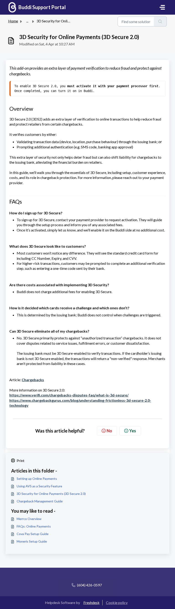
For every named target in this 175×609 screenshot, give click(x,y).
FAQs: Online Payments (34, 526)
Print (20, 460)
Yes (132, 430)
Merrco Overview (29, 519)
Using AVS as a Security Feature (39, 486)
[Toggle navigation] (162, 7)
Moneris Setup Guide (32, 541)
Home (13, 21)
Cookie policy (117, 602)
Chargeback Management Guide (40, 501)
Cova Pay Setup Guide (33, 534)
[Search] (160, 21)
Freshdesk (91, 602)
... (27, 21)
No (109, 430)
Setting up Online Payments (37, 478)
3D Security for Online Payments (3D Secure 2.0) (51, 494)
